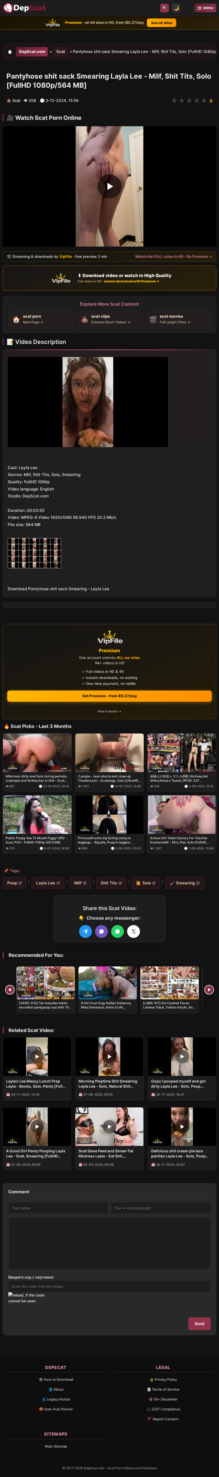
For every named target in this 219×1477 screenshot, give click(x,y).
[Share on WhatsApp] (117, 931)
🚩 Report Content (163, 1419)
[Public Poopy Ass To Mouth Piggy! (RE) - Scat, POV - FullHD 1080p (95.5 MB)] (37, 814)
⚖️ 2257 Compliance (163, 1409)
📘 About (56, 1389)
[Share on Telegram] (85, 931)
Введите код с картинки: (31, 1277)
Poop (12, 882)
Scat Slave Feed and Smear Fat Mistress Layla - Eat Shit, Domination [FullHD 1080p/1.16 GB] (107, 1154)
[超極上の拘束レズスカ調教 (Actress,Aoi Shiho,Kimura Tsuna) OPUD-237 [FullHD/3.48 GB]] (181, 752)
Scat (60, 51)
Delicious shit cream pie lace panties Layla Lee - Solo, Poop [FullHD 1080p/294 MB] (178, 1154)
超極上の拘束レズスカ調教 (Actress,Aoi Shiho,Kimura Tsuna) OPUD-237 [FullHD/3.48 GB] (179, 778)
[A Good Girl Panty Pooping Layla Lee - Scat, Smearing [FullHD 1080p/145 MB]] (37, 1126)
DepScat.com (32, 51)
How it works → (109, 711)
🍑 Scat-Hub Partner (56, 1409)
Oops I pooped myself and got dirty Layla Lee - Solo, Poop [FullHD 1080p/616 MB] (178, 1084)
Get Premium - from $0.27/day (109, 696)
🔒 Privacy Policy (163, 1379)
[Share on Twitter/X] (133, 931)
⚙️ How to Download (56, 1379)
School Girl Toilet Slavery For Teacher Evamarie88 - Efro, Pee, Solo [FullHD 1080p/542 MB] (179, 840)
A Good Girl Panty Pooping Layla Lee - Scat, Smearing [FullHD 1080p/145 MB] (35, 1154)
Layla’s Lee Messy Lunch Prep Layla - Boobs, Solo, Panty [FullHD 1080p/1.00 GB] (37, 1084)
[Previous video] (10, 990)
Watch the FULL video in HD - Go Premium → (173, 256)
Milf (78, 882)
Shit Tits (109, 882)
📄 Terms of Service (163, 1389)
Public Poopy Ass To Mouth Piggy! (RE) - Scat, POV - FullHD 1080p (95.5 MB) (36, 840)
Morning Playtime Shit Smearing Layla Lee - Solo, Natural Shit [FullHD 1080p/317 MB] (108, 1084)
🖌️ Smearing (182, 882)
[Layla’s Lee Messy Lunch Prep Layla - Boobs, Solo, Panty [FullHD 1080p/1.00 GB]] (37, 1056)
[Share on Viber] (101, 931)
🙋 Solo (143, 882)
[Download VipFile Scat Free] (25, 8)
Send (199, 1323)
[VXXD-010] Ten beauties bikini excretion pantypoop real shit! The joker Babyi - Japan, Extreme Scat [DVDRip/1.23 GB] (45, 1009)
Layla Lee (45, 882)
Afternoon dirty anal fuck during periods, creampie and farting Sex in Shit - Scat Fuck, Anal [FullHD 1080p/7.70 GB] (36, 778)
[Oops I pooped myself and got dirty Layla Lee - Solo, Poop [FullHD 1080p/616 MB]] (182, 1056)
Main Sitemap (56, 1446)
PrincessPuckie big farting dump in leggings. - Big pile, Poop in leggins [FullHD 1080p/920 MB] (104, 840)
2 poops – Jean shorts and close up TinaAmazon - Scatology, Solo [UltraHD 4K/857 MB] (108, 778)
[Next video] (209, 990)
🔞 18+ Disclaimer (163, 1399)
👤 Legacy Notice (56, 1399)
